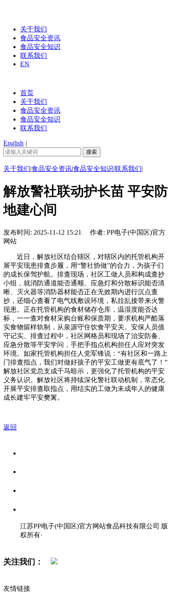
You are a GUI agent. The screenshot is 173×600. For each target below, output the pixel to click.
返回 (10, 427)
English (13, 143)
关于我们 (33, 29)
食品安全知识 (40, 46)
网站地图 (37, 543)
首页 (27, 92)
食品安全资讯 (40, 37)
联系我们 (33, 55)
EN (24, 63)
